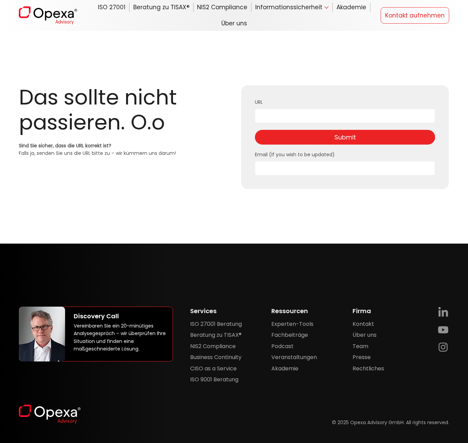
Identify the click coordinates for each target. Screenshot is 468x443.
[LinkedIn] (443, 313)
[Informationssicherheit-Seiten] (326, 7)
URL (259, 102)
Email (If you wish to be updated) (295, 154)
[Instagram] (443, 347)
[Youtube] (443, 330)
